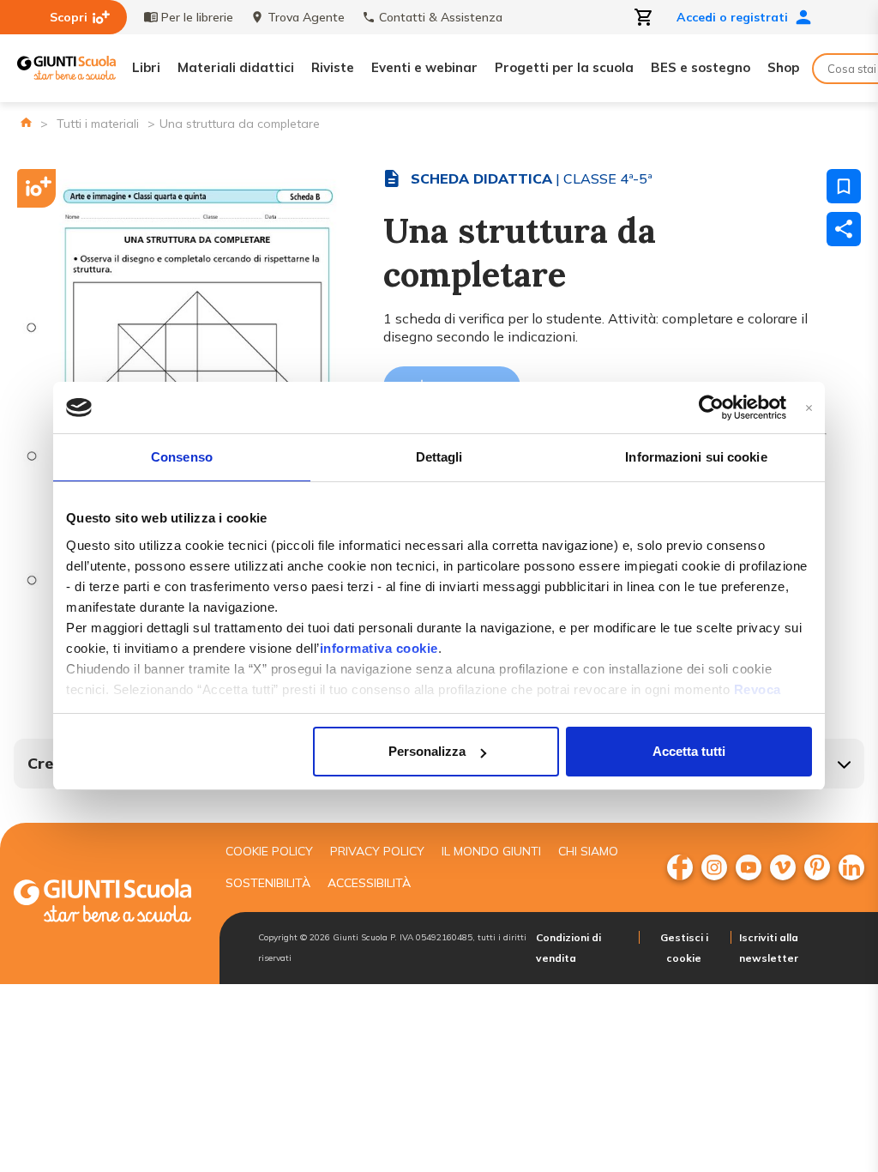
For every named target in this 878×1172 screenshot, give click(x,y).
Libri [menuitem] (146, 67)
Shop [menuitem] (783, 67)
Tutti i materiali (98, 123)
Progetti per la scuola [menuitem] (564, 67)
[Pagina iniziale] (26, 122)
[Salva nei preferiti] (844, 186)
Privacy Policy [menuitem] (377, 851)
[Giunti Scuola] (66, 68)
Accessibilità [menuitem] (369, 883)
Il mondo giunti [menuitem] (491, 851)
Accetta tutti (688, 751)
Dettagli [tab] (439, 457)
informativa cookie (379, 648)
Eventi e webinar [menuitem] (424, 67)
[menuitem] (680, 867)
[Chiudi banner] (809, 408)
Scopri (68, 17)
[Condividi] (844, 229)
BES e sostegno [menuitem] (700, 67)
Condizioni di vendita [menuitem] (568, 947)
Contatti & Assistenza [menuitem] (440, 17)
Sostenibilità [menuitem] (268, 883)
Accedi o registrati (732, 17)
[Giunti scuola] (102, 903)
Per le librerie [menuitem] (197, 17)
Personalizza (427, 751)
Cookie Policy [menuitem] (269, 851)
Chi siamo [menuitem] (588, 851)
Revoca (757, 689)
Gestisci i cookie (684, 947)
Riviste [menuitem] (332, 67)
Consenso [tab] (182, 457)
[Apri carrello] (644, 17)
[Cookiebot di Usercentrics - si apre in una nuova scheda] (711, 407)
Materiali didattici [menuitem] (235, 67)
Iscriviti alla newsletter (768, 947)
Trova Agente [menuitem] (306, 17)
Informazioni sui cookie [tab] (696, 457)
